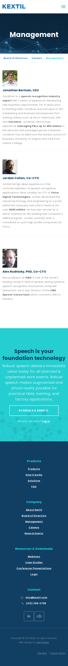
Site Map (42, 653)
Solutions (34, 480)
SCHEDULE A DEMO (32, 410)
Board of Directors (16, 58)
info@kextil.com (36, 597)
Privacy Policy (58, 653)
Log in (46, 421)
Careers (37, 58)
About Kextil (34, 509)
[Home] (13, 6)
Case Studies (34, 562)
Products (34, 469)
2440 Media (42, 642)
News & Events (34, 533)
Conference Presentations (34, 568)
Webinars (34, 556)
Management (55, 58)
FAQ (34, 486)
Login (34, 574)
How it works (34, 474)
